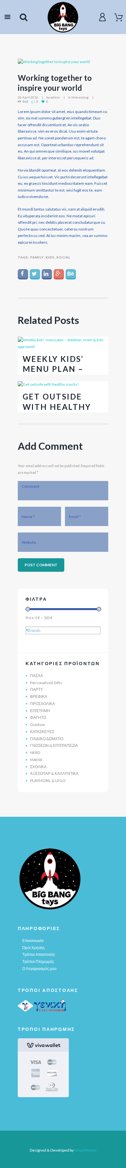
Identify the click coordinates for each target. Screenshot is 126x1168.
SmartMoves (85, 1150)
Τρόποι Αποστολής (38, 954)
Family (37, 257)
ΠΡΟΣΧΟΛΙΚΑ (42, 703)
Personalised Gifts (46, 682)
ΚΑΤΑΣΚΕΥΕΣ (42, 731)
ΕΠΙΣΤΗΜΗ (40, 710)
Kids (50, 257)
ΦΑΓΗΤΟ (38, 717)
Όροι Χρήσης (33, 947)
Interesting (80, 97)
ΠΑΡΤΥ (36, 689)
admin (55, 97)
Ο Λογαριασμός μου (39, 968)
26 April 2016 (28, 97)
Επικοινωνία (33, 940)
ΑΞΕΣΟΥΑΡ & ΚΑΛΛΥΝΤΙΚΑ (54, 773)
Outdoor (37, 724)
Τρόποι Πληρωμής (38, 961)
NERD (35, 752)
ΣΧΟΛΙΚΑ (38, 766)
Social (63, 257)
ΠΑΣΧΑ (36, 675)
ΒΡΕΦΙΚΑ (38, 696)
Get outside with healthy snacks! (57, 406)
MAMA (36, 759)
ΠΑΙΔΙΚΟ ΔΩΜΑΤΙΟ (46, 738)
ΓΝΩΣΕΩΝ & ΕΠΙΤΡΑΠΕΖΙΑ (54, 745)
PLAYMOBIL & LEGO (48, 780)
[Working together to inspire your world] (63, 62)
